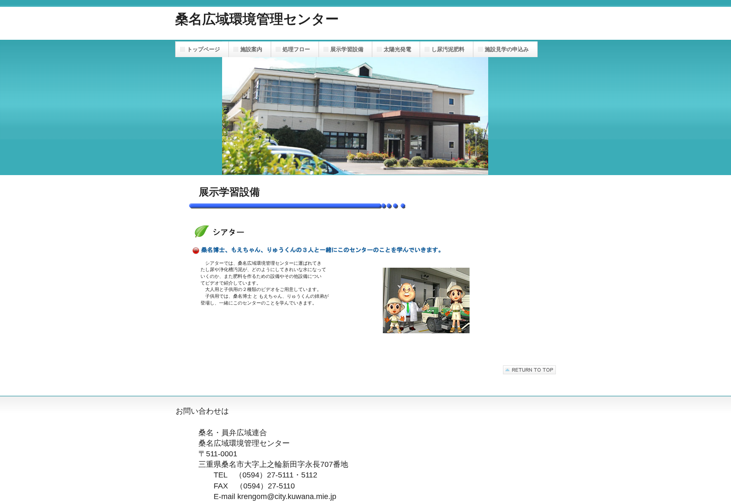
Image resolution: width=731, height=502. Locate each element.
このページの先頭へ (529, 369)
